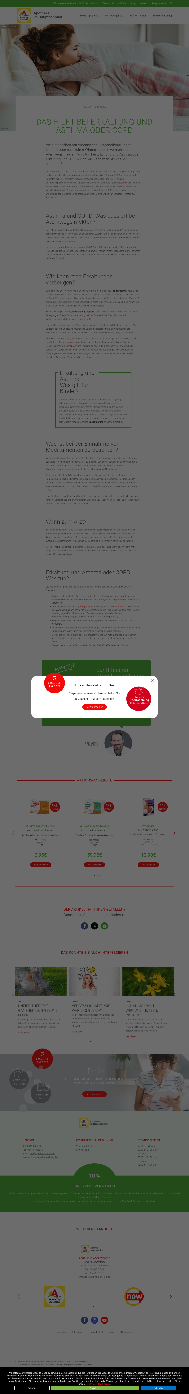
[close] (152, 680)
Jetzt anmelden (94, 707)
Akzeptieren (95, 1388)
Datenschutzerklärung (98, 1384)
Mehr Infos (158, 1388)
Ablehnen (32, 1388)
